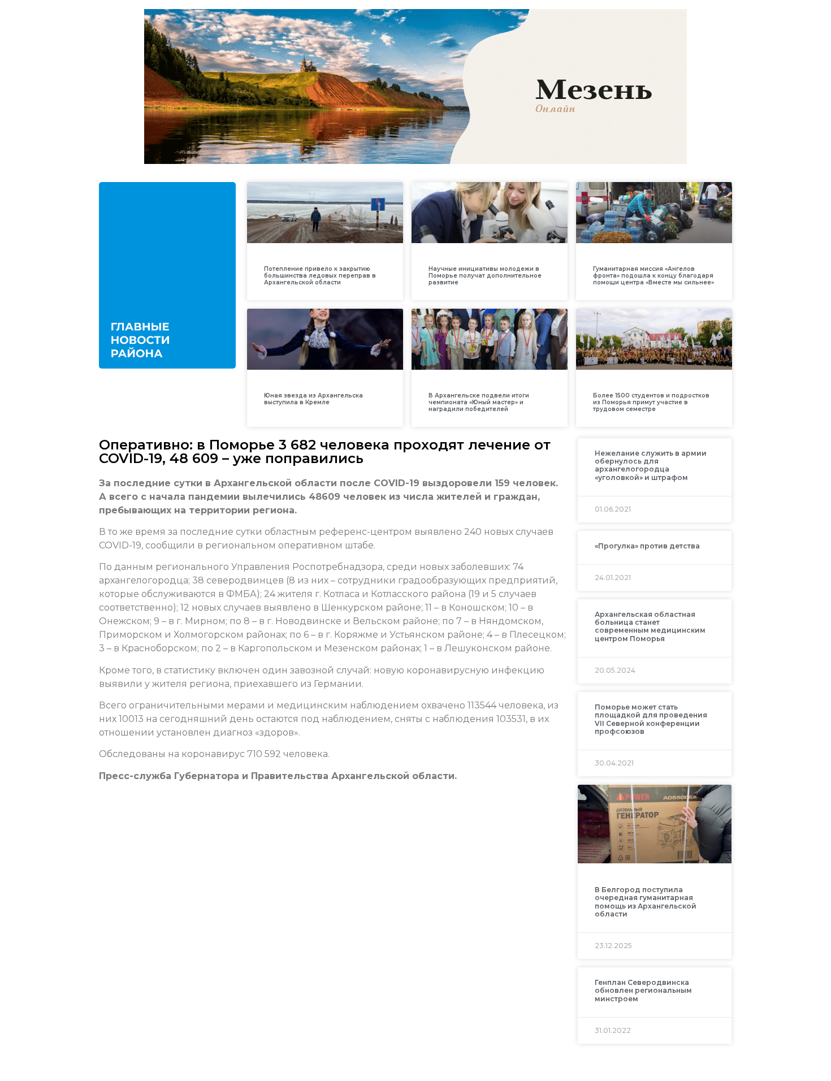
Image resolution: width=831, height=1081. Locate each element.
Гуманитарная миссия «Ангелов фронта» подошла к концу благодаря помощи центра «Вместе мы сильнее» (653, 275)
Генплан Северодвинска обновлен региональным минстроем (643, 990)
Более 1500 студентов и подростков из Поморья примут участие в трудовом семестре (651, 402)
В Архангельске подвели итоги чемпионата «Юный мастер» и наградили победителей (479, 402)
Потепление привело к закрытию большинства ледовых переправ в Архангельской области (320, 275)
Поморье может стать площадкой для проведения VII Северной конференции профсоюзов (651, 719)
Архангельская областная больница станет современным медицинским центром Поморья (650, 626)
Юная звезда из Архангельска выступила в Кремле (313, 399)
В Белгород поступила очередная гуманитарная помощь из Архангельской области (645, 901)
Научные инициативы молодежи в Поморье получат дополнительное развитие (485, 275)
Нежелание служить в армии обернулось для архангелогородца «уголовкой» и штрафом (651, 465)
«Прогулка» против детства (647, 546)
